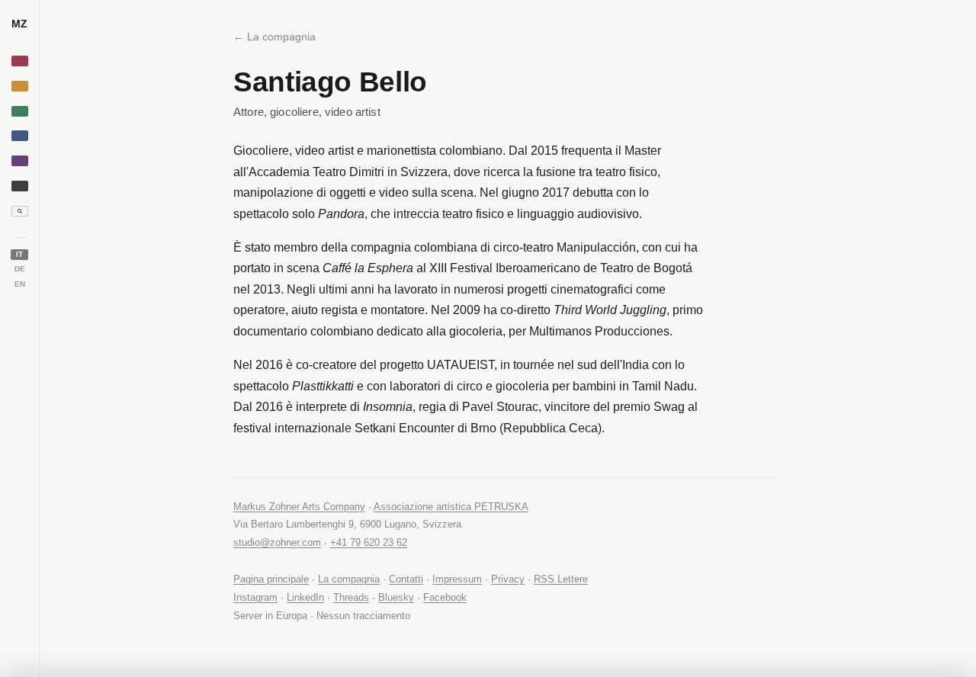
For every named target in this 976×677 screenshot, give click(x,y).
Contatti (406, 579)
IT (19, 254)
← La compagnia (274, 36)
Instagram (255, 597)
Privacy (508, 579)
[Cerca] (19, 211)
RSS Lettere (561, 579)
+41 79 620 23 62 (368, 542)
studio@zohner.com (277, 542)
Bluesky (396, 597)
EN (19, 284)
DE (19, 269)
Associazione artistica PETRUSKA (451, 506)
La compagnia (349, 579)
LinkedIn (305, 597)
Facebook (445, 597)
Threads (351, 597)
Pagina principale (271, 579)
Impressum (457, 579)
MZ (19, 24)
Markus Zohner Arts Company (299, 506)
